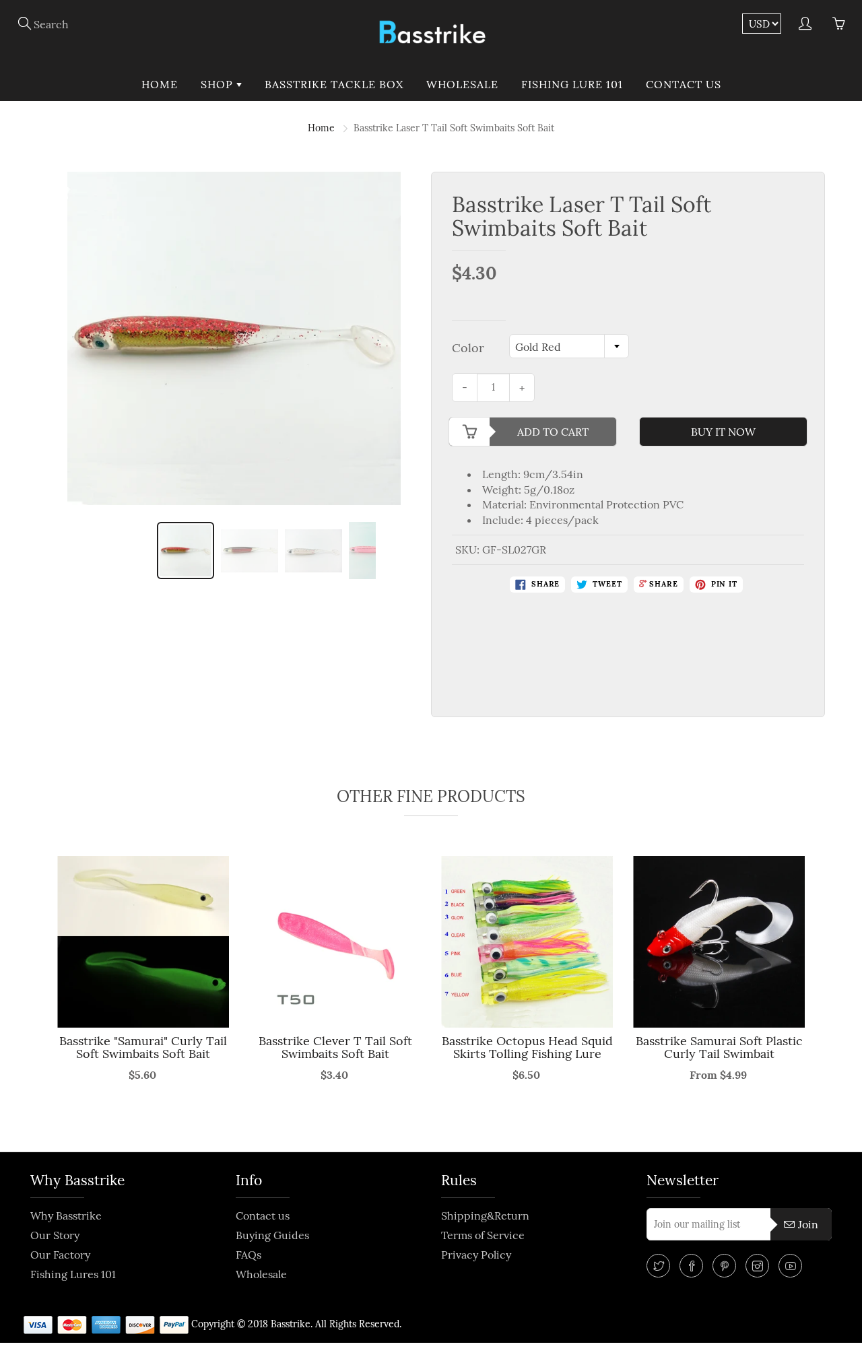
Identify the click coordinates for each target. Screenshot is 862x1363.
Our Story (54, 1235)
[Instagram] (757, 1265)
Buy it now (723, 431)
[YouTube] (790, 1265)
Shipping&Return (485, 1215)
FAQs (248, 1254)
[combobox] (569, 346)
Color (468, 348)
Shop (218, 84)
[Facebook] (691, 1265)
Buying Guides (272, 1235)
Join (808, 1224)
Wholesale (462, 84)
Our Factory (60, 1254)
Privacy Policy (476, 1254)
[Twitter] (658, 1265)
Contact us (683, 84)
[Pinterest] (724, 1265)
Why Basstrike (66, 1215)
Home (159, 84)
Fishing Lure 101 (572, 84)
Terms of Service (483, 1235)
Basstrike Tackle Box (334, 84)
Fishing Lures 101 (73, 1274)
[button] (46, 996)
